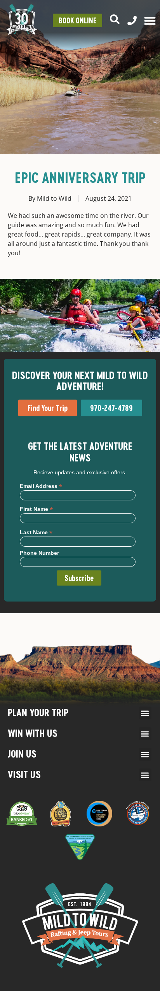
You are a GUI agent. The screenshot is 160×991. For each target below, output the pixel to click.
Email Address (41, 485)
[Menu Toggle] (150, 20)
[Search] (115, 19)
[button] (145, 713)
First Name (36, 508)
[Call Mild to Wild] (132, 20)
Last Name (36, 532)
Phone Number (39, 553)
